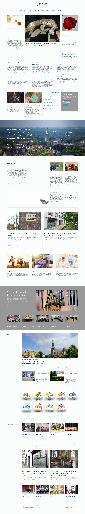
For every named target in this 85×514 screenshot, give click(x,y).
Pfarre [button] (31, 10)
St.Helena (53, 131)
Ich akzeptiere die (66, 102)
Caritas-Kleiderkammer (12, 244)
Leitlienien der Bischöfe (47, 99)
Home (21, 10)
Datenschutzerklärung (66, 102)
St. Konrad (54, 138)
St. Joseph (53, 134)
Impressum (53, 10)
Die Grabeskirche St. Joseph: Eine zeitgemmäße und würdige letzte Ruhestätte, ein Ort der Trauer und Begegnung (33, 362)
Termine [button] (25, 10)
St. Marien (54, 141)
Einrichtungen (9, 334)
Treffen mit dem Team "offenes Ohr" (14, 247)
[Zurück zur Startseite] (42, 4)
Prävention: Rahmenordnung (48, 102)
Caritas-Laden (10, 242)
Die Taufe (11, 163)
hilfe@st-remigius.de (56, 246)
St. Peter (68, 135)
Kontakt (42, 10)
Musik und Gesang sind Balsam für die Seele (17, 293)
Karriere (47, 10)
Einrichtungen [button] (36, 10)
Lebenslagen (9, 208)
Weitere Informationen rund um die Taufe (14, 183)
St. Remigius (69, 139)
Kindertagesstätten (10, 392)
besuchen (26, 400)
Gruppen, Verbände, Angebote (12, 424)
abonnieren (65, 104)
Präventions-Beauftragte (47, 96)
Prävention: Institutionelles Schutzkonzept (50, 105)
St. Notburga (69, 132)
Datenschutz (60, 10)
